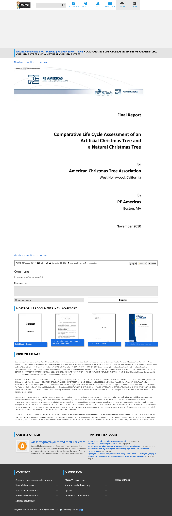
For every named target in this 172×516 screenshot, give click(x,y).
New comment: (20, 283)
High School (110, 6)
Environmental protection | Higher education (49, 51)
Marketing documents (26, 490)
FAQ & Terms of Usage (76, 480)
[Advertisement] (86, 29)
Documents (74, 6)
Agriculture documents (26, 495)
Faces (98, 6)
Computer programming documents (33, 480)
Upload (122, 6)
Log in (134, 6)
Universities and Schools (77, 495)
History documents (25, 501)
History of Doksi (122, 480)
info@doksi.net (72, 510)
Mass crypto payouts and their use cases (58, 442)
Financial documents (25, 485)
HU (33, 5)
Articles (85, 6)
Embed (153, 264)
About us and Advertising (77, 485)
